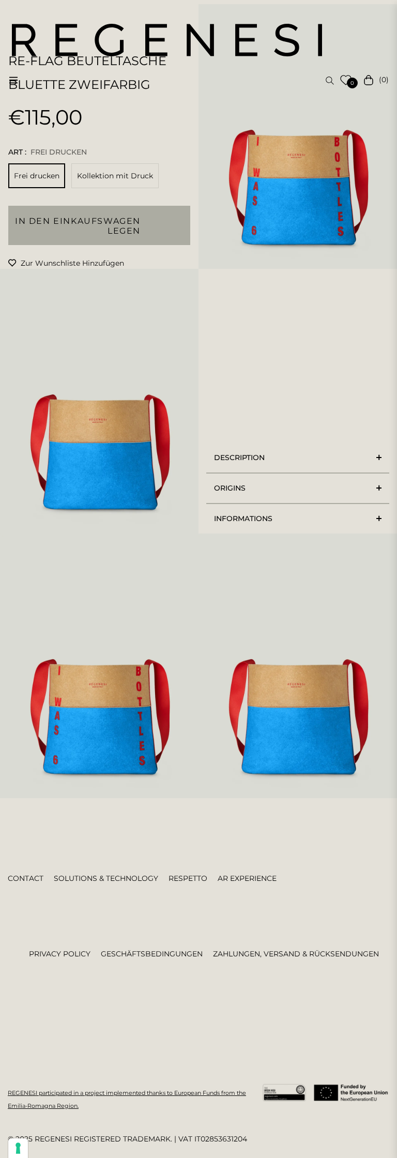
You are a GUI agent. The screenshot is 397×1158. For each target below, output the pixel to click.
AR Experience (247, 878)
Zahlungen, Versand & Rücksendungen (296, 953)
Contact (25, 878)
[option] (297, 136)
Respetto (188, 878)
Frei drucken (36, 175)
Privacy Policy (59, 953)
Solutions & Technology (106, 878)
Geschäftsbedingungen (152, 953)
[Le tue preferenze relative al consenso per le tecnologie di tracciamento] (18, 1148)
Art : (47, 152)
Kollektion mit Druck (115, 175)
